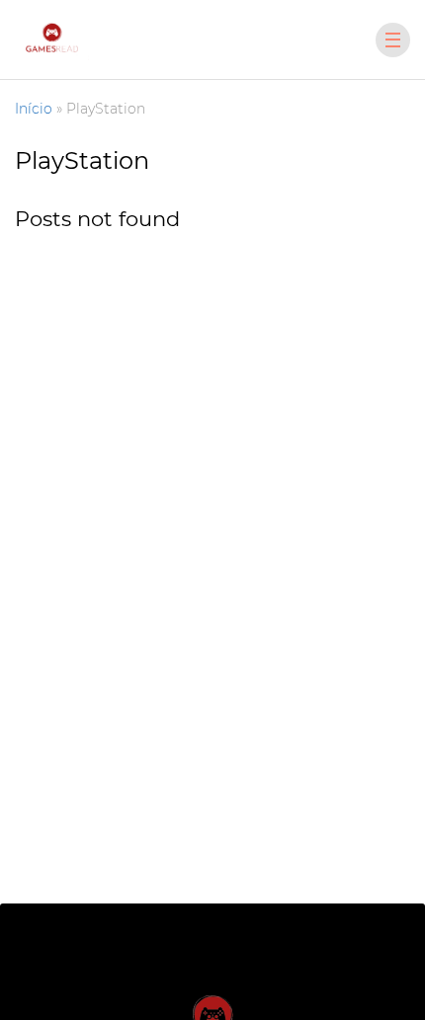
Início (33, 109)
